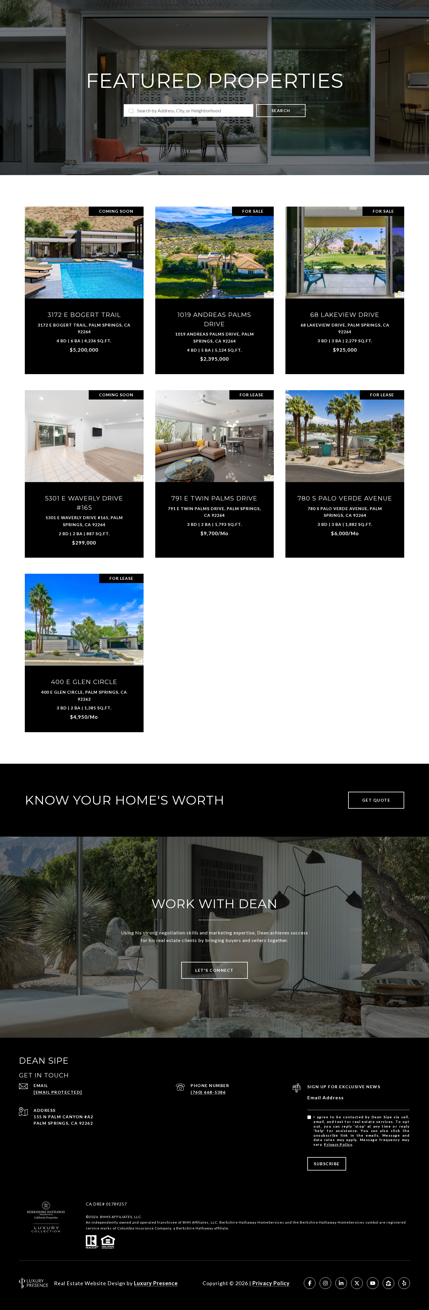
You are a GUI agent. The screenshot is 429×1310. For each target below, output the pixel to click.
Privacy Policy (338, 1144)
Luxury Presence (156, 1283)
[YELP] (404, 1283)
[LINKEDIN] (341, 1283)
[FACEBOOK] (309, 1283)
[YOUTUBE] (373, 1283)
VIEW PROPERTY (84, 287)
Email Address (325, 1097)
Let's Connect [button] (214, 970)
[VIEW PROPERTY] (84, 282)
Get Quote (376, 800)
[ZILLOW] (388, 1283)
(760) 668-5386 (208, 1092)
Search (280, 110)
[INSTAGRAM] (325, 1283)
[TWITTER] (357, 1283)
